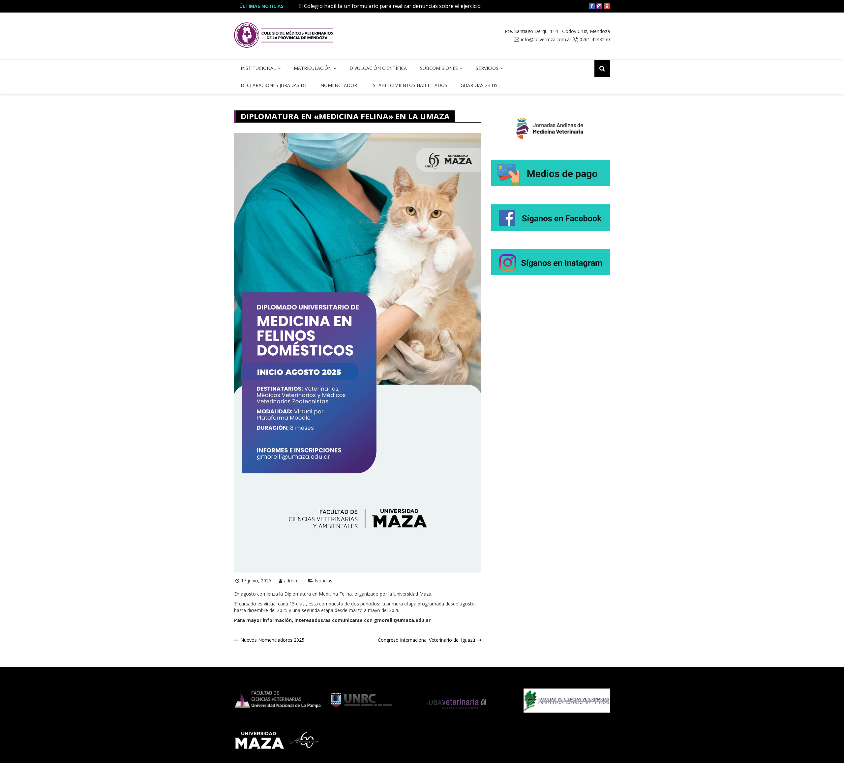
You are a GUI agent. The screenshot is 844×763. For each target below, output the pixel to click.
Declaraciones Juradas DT (274, 85)
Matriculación (313, 68)
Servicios (487, 68)
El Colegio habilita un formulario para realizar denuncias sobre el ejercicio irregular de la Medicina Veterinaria (433, 6)
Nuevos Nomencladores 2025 (272, 640)
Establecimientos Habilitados (408, 85)
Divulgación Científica (378, 68)
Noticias (323, 580)
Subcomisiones (439, 68)
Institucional (258, 68)
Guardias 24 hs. (479, 85)
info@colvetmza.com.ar (546, 39)
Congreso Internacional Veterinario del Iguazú (426, 640)
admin (290, 580)
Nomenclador (338, 85)
